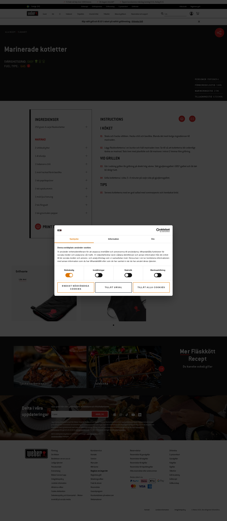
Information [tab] (113, 239)
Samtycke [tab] (74, 239)
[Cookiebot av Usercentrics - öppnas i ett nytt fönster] (158, 230)
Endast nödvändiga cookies (75, 287)
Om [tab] (152, 239)
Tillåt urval (113, 287)
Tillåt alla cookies (151, 287)
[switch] (98, 275)
